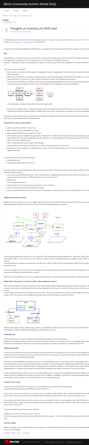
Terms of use (60, 442)
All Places (5, 16)
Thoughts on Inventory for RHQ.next (33, 28)
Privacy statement (50, 442)
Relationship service (74, 40)
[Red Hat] (11, 441)
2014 (19, 16)
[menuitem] (6, 11)
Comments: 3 (17, 433)
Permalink (27, 433)
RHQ (10, 16)
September (25, 16)
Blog (15, 16)
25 (31, 16)
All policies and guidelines (74, 442)
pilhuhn (19, 32)
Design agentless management (20, 42)
